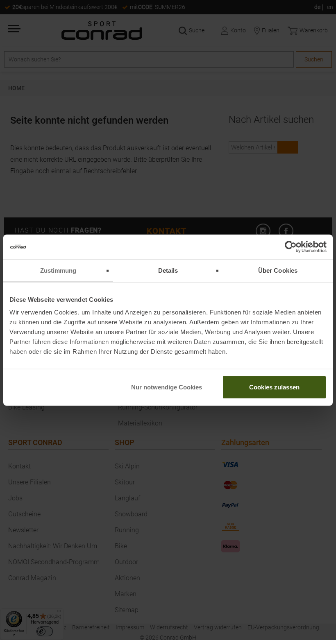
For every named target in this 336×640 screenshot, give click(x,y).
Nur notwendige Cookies (166, 387)
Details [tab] (168, 270)
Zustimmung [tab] (58, 270)
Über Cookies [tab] (277, 270)
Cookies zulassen (274, 387)
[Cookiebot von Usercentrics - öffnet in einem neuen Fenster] (291, 246)
